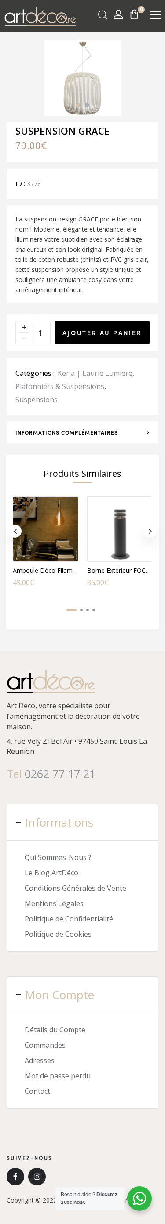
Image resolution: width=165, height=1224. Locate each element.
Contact (37, 1091)
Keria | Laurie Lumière (95, 373)
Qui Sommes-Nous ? (58, 857)
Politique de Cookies (58, 934)
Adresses (40, 1060)
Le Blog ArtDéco (51, 873)
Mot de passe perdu (58, 1076)
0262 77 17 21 (60, 773)
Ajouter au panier (102, 332)
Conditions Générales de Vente (75, 888)
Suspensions (36, 399)
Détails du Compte (55, 1030)
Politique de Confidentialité (69, 919)
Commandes (45, 1045)
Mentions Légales (54, 903)
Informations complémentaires (66, 432)
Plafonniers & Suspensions (59, 386)
